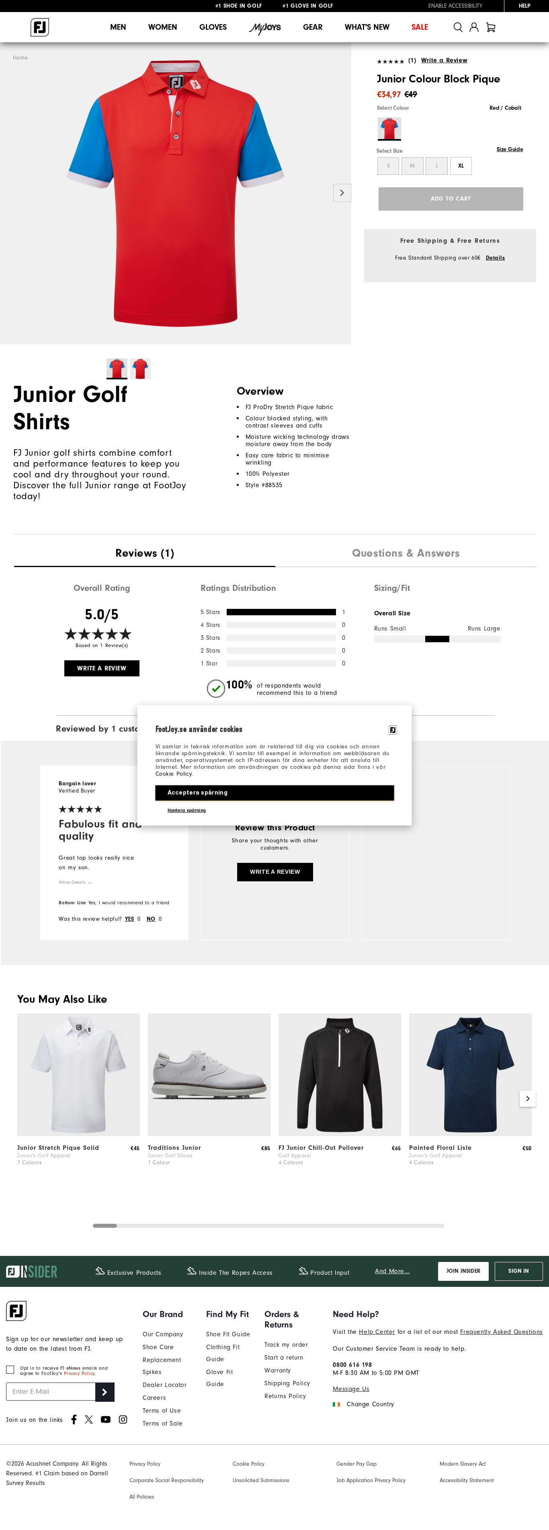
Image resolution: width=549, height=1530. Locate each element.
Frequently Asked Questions (501, 1331)
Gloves (213, 27)
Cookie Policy (174, 773)
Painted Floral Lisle (440, 1147)
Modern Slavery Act (463, 1464)
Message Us (351, 1389)
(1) (412, 60)
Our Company (163, 1334)
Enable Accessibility (455, 6)
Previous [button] (9, 193)
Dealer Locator (164, 1385)
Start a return (283, 1357)
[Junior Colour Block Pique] (175, 193)
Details (495, 258)
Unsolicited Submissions (261, 1480)
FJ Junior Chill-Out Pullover (321, 1147)
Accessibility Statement (467, 1480)
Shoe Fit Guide (228, 1334)
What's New (367, 27)
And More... (392, 1271)
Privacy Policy (79, 1373)
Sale (420, 27)
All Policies (141, 1497)
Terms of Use (162, 1410)
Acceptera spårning (197, 792)
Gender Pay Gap (356, 1464)
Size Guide (510, 149)
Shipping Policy (287, 1383)
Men (118, 27)
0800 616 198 (352, 1364)
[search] (458, 27)
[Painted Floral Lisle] (470, 1134)
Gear (313, 27)
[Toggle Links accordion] (168, 1314)
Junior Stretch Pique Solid (58, 1147)
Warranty (277, 1370)
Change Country (370, 1404)
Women (162, 27)
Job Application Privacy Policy (371, 1480)
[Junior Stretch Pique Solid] (78, 1134)
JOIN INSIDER (463, 1271)
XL (461, 166)
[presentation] (144, 554)
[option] (175, 193)
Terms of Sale (163, 1423)
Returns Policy (285, 1396)
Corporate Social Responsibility (166, 1480)
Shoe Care (158, 1347)
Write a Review (444, 60)
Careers (154, 1397)
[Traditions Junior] (209, 1134)
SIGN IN (518, 1271)
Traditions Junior (174, 1147)
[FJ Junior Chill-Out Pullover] (340, 1134)
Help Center (377, 1331)
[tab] (491, 27)
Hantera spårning (187, 810)
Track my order (286, 1344)
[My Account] (474, 27)
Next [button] (342, 193)
